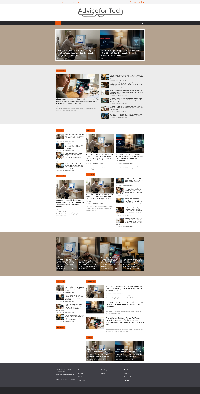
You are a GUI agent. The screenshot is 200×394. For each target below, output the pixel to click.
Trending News (105, 370)
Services (126, 373)
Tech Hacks (81, 380)
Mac (81, 23)
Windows (88, 23)
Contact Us (96, 23)
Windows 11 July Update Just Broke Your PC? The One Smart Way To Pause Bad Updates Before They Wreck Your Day (126, 114)
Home (58, 23)
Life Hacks (81, 377)
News (103, 373)
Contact (126, 380)
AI (63, 23)
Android (68, 23)
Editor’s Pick (82, 373)
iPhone (76, 23)
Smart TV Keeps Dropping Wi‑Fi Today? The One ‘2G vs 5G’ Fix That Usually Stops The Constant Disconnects (120, 53)
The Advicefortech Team (69, 58)
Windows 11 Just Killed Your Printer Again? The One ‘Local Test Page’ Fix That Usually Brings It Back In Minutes (76, 53)
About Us (127, 370)
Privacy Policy (128, 377)
